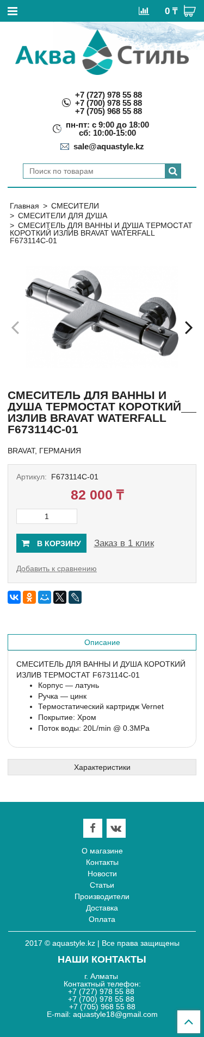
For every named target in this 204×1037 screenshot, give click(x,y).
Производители (102, 896)
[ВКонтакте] (14, 597)
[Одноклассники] (29, 597)
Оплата (102, 919)
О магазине (102, 850)
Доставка (102, 907)
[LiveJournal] (75, 597)
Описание (102, 642)
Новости (102, 873)
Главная (24, 205)
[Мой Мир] (44, 597)
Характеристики (102, 767)
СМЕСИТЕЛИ (75, 205)
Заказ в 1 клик (124, 543)
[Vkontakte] (115, 828)
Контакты (102, 862)
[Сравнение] (143, 10)
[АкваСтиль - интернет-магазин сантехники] (102, 52)
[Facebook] (93, 828)
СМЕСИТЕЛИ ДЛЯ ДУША (62, 215)
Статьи (102, 885)
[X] (59, 597)
